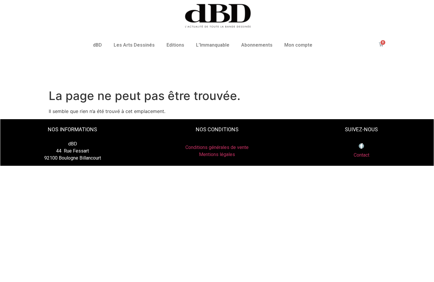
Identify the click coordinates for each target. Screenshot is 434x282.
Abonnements (257, 45)
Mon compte (298, 45)
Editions (175, 45)
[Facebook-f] (361, 146)
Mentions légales (217, 154)
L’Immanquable (212, 45)
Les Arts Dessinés (134, 45)
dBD (97, 45)
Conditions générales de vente (217, 147)
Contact (361, 155)
